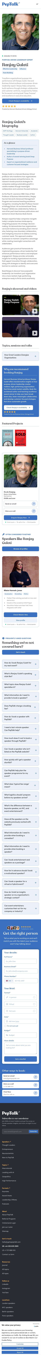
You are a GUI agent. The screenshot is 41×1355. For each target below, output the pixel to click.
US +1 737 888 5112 (8, 1250)
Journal (4, 1265)
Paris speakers (7, 1316)
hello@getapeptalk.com (11, 1242)
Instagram (6, 1288)
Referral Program (9, 1219)
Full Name (8, 957)
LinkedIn (5, 1284)
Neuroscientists (8, 1153)
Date (6, 1017)
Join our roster (7, 1227)
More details (9, 1041)
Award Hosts (7, 1196)
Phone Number (10, 976)
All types (5, 1273)
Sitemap (5, 1231)
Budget (7, 1030)
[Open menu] (37, 4)
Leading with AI (8, 1172)
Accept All (20, 1348)
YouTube (5, 1292)
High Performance (9, 1181)
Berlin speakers (8, 1311)
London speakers (8, 1303)
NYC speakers (7, 1307)
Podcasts (5, 1204)
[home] (11, 4)
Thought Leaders (8, 1145)
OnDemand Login (9, 1223)
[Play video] (34, 311)
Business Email (10, 967)
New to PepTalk (8, 1157)
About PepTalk (7, 1215)
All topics (5, 1269)
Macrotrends (7, 1168)
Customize (20, 1344)
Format (7, 993)
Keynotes (5, 1191)
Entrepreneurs (7, 1149)
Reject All (20, 1352)
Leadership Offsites (9, 1200)
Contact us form (8, 1254)
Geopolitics (6, 1176)
